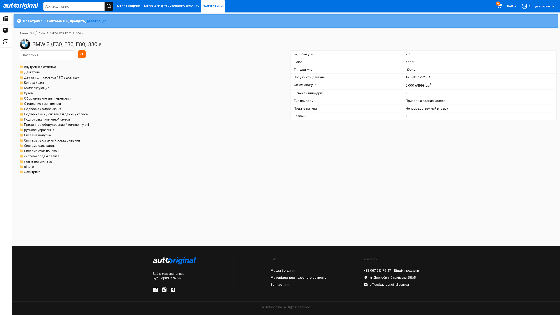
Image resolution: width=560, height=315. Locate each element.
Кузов (28, 93)
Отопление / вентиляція (42, 103)
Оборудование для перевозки (47, 98)
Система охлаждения (40, 145)
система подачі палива (41, 156)
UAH (510, 6)
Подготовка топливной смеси (47, 119)
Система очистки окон (41, 151)
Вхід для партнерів (541, 6)
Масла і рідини (128, 6)
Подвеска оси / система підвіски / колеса (56, 114)
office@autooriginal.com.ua (389, 284)
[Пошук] (109, 6)
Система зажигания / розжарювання (52, 140)
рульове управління (39, 130)
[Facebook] (155, 289)
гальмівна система (38, 161)
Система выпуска (37, 135)
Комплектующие (36, 88)
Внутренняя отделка (40, 67)
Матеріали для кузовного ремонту (171, 6)
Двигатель (32, 72)
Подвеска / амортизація (42, 109)
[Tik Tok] (173, 289)
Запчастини (212, 6)
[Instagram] (164, 289)
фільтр (29, 166)
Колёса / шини (35, 82)
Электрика (32, 172)
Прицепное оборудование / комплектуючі (56, 124)
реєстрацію (97, 21)
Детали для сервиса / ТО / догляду (51, 77)
